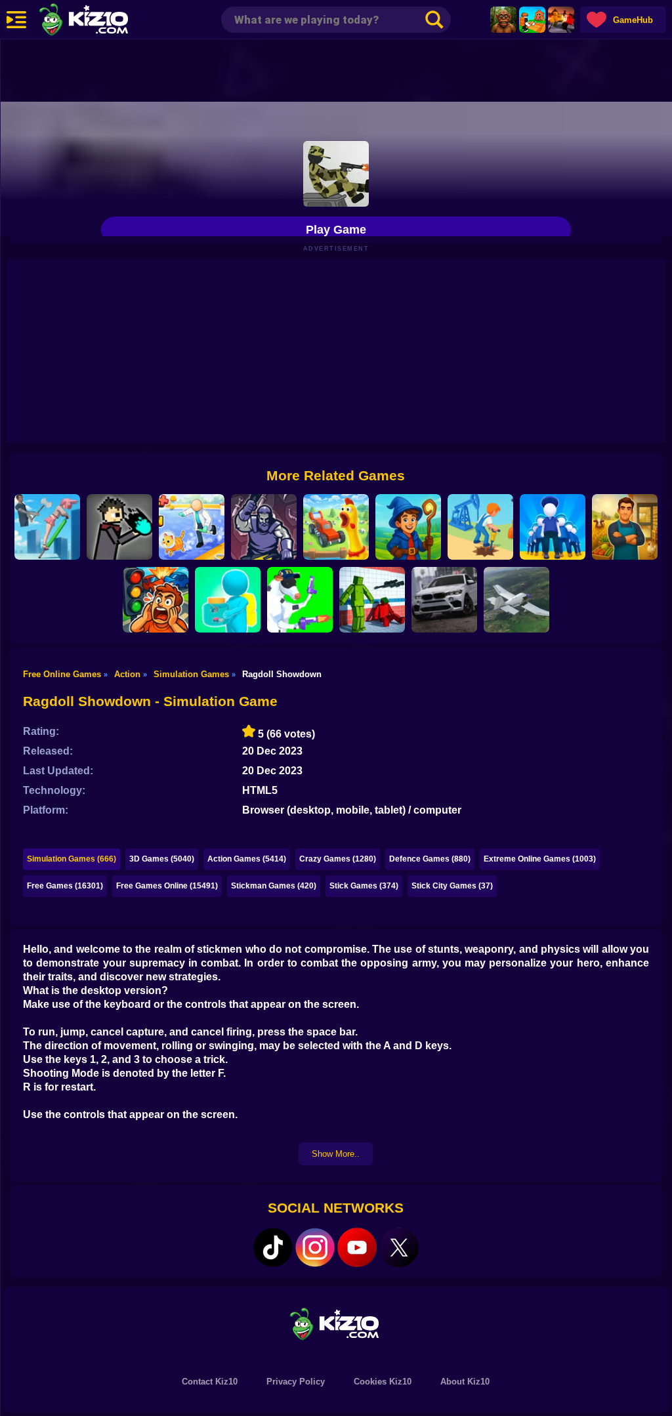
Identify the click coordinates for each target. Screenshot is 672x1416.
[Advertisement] (336, 68)
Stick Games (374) (363, 885)
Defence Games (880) (430, 859)
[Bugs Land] (228, 600)
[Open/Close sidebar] (16, 20)
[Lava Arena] (561, 20)
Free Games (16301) (65, 885)
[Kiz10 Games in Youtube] (357, 1247)
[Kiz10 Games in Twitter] (399, 1247)
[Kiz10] (105, 21)
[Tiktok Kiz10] (273, 1247)
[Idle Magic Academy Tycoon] (408, 527)
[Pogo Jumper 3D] (47, 527)
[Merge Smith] (264, 527)
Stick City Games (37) (452, 885)
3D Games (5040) (161, 859)
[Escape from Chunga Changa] (503, 20)
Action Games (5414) (246, 859)
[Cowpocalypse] (300, 600)
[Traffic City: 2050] (155, 600)
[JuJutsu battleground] (119, 527)
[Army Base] (552, 527)
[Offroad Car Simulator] (444, 600)
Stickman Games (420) (273, 885)
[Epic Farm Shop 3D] (625, 527)
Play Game (336, 229)
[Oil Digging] (480, 527)
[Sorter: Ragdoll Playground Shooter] (372, 600)
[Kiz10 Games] (336, 1323)
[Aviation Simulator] (516, 600)
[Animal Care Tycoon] (191, 527)
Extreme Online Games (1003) (540, 859)
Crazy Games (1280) (337, 859)
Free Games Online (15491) (167, 885)
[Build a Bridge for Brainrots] (532, 20)
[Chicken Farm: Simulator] (336, 527)
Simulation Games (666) (71, 859)
